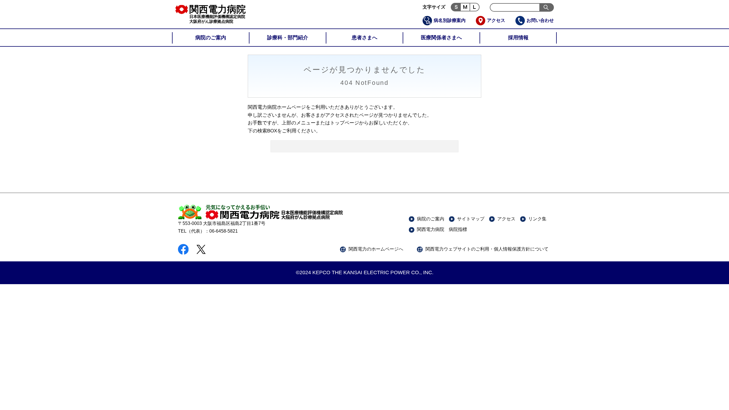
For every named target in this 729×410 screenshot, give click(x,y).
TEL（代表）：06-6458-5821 (208, 231)
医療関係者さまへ (441, 37)
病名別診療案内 (450, 20)
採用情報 (518, 37)
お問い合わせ (540, 20)
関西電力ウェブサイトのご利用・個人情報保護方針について (486, 249)
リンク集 (537, 218)
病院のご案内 (210, 37)
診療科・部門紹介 (287, 37)
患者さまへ (364, 37)
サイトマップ (470, 218)
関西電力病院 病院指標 (442, 229)
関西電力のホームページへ (376, 249)
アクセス (496, 20)
